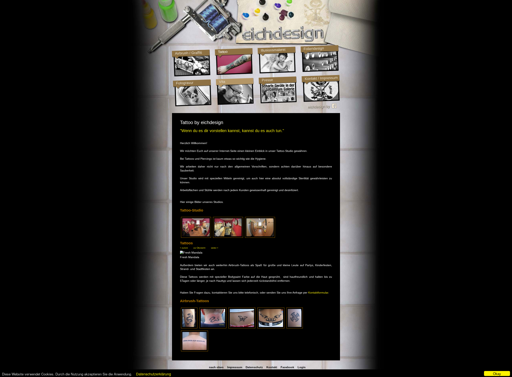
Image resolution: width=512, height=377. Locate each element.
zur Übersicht (199, 248)
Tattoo (223, 52)
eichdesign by (320, 106)
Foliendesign (313, 48)
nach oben (216, 367)
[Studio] (196, 236)
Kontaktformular (318, 292)
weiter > (214, 248)
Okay (497, 373)
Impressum (234, 367)
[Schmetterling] (241, 327)
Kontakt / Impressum (321, 78)
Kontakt (271, 367)
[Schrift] (194, 350)
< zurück (184, 248)
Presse (267, 80)
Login (302, 367)
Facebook (287, 367)
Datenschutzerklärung (153, 373)
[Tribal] (270, 327)
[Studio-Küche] (260, 236)
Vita (222, 81)
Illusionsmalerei (272, 50)
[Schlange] (212, 327)
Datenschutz (254, 367)
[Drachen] (189, 327)
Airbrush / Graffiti (188, 52)
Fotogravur (184, 83)
